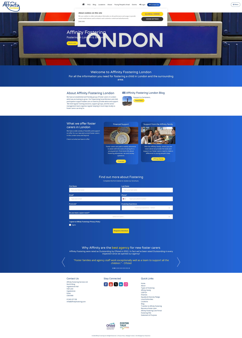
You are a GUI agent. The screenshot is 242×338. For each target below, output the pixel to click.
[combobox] (125, 199)
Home (143, 283)
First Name (73, 186)
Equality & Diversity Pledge (150, 297)
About (109, 5)
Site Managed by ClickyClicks (143, 335)
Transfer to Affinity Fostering (151, 306)
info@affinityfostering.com (76, 302)
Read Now (139, 100)
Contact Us (154, 5)
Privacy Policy (121, 335)
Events (134, 5)
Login (143, 5)
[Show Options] (169, 208)
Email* (71, 195)
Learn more (81, 21)
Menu (236, 4)
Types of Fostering (147, 288)
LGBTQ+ (144, 292)
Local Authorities (147, 299)
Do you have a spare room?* (79, 213)
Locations (101, 5)
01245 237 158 (72, 299)
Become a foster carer (149, 308)
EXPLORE (72, 43)
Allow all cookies (152, 14)
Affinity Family (158, 159)
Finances (121, 161)
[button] (63, 262)
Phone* (124, 195)
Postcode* (73, 204)
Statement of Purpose (149, 315)
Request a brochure (121, 231)
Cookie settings (152, 19)
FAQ (88, 5)
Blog (94, 5)
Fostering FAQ (146, 313)
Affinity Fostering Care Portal (151, 311)
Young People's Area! (122, 5)
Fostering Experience (129, 204)
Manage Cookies (130, 335)
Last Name (125, 186)
